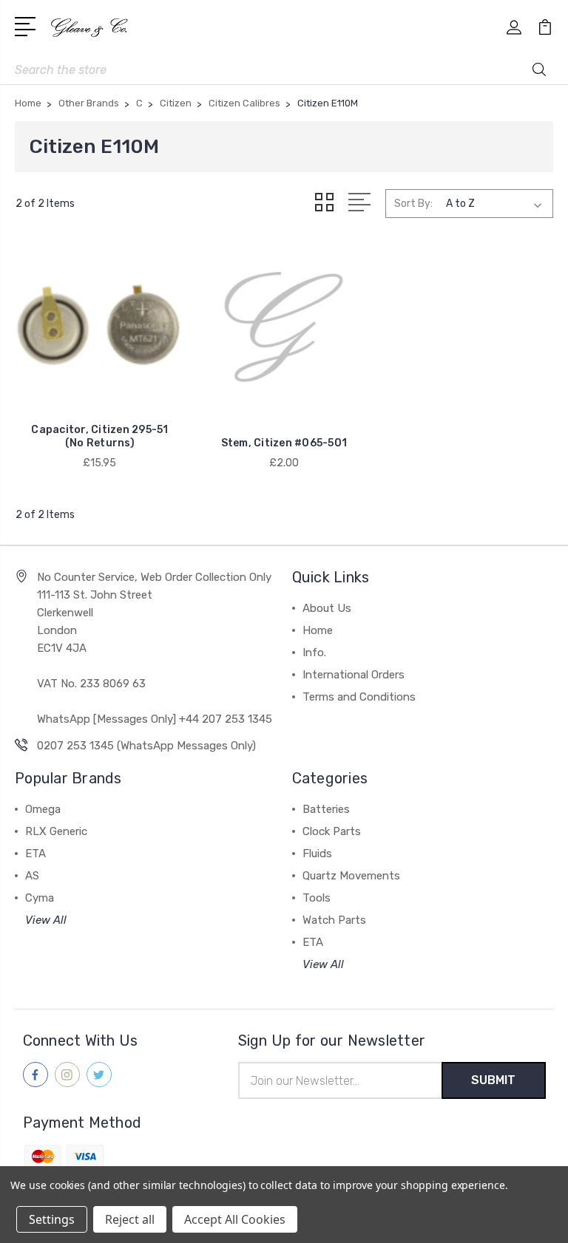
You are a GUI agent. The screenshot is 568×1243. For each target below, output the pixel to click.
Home (317, 630)
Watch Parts (334, 920)
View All (46, 920)
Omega (43, 809)
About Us (326, 608)
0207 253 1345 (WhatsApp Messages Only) (146, 745)
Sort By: (413, 203)
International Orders (353, 674)
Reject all (130, 1219)
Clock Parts (331, 831)
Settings (52, 1219)
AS (32, 875)
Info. (314, 652)
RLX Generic (56, 831)
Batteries (326, 809)
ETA (35, 853)
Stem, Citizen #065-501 (284, 443)
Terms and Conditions (359, 697)
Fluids (317, 853)
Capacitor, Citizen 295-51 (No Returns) (99, 436)
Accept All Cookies (234, 1219)
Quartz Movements (351, 875)
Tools (316, 898)
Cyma (39, 898)
